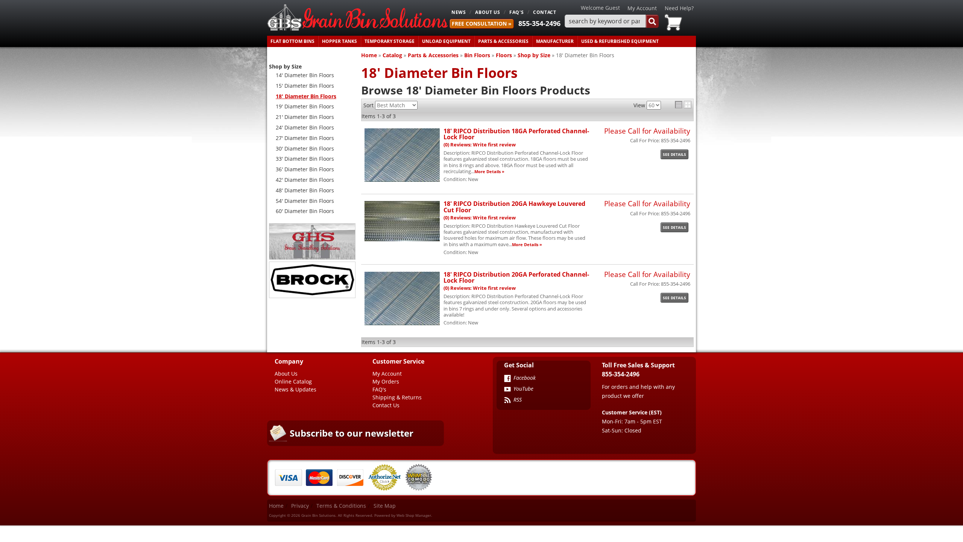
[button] (612, 21)
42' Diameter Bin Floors (305, 179)
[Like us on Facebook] (507, 379)
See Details (674, 154)
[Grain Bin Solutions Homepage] (357, 18)
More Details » (489, 171)
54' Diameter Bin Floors (305, 200)
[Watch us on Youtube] (507, 389)
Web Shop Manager (413, 515)
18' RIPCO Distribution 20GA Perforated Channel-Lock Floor (516, 277)
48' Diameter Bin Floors (305, 190)
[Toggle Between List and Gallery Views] (683, 104)
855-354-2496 (539, 23)
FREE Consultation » (482, 23)
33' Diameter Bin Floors (305, 158)
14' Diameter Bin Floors (305, 75)
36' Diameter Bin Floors (305, 169)
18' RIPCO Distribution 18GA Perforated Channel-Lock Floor (516, 133)
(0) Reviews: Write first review (480, 145)
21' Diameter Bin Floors (305, 116)
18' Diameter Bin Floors (306, 96)
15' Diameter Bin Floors (305, 85)
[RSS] (507, 400)
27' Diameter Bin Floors (305, 138)
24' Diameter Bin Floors (305, 127)
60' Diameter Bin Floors (305, 211)
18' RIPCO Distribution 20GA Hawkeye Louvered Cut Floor (514, 206)
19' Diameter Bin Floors (305, 106)
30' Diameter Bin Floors (305, 148)
